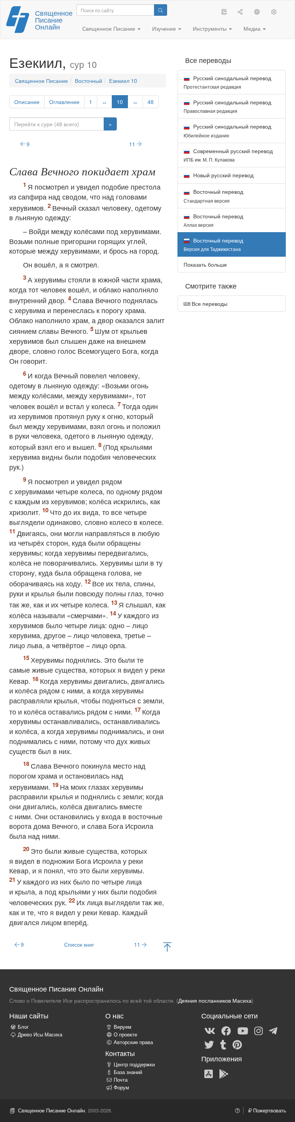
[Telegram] (273, 1030)
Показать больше (205, 264)
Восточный (88, 80)
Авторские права (133, 1042)
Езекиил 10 (123, 80)
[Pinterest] (237, 1044)
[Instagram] (258, 1030)
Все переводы (208, 303)
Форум (121, 1087)
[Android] (224, 1073)
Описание (27, 102)
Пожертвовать (269, 1110)
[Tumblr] (223, 1044)
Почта (121, 1079)
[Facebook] (226, 1030)
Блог (23, 1026)
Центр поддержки (134, 1064)
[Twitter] (209, 1044)
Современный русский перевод (228, 155)
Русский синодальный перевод (227, 82)
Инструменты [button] (210, 28)
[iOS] (208, 1073)
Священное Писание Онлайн (54, 19)
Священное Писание (41, 80)
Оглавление (64, 102)
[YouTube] (242, 1030)
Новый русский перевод (223, 175)
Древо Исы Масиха (40, 1034)
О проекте (125, 1034)
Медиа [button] (253, 28)
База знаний (128, 1072)
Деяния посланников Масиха (215, 1000)
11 (133, 144)
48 (151, 102)
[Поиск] (160, 10)
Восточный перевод (213, 195)
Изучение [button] (164, 28)
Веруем (122, 1026)
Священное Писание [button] (109, 28)
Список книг (79, 944)
